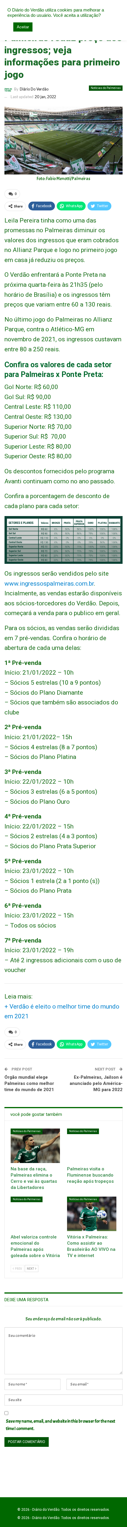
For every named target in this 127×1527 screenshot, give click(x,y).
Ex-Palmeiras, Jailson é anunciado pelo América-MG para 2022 (96, 1083)
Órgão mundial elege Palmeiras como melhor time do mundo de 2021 (29, 1083)
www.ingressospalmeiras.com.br (49, 583)
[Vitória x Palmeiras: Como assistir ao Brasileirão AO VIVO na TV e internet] (91, 1214)
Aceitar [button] (23, 27)
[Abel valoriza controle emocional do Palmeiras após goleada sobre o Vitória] (35, 1214)
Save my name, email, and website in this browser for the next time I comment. (60, 1425)
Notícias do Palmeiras (106, 88)
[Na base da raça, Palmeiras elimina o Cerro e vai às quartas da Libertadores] (35, 1146)
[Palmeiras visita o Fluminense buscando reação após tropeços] (91, 1146)
